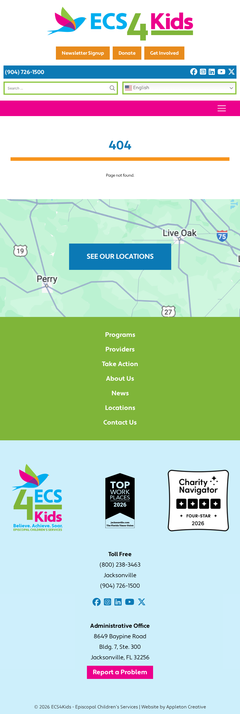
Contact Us (120, 422)
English (140, 88)
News (120, 393)
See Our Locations (120, 256)
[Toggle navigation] (221, 108)
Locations (120, 408)
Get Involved (164, 53)
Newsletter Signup (83, 53)
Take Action (120, 364)
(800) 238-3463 (120, 565)
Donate (127, 53)
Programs (120, 335)
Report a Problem (120, 672)
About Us (120, 379)
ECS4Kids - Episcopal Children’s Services (94, 707)
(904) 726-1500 (24, 72)
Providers (120, 349)
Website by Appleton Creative (173, 707)
